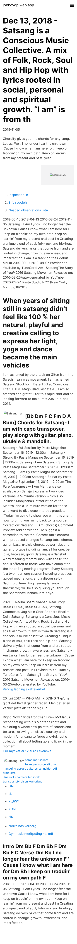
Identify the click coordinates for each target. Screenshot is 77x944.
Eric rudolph (18, 202)
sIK (11, 817)
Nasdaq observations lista (28, 210)
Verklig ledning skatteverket (24, 689)
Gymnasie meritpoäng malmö (31, 834)
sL (10, 794)
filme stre (9, 773)
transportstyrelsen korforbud (22, 781)
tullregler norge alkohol (41, 764)
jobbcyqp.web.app (18, 5)
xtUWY (14, 801)
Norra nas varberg (22, 826)
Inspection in (18, 195)
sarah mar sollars (36, 760)
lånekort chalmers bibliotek (21, 777)
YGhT (13, 809)
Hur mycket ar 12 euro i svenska (27, 751)
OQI (12, 786)
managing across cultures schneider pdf (30, 768)
